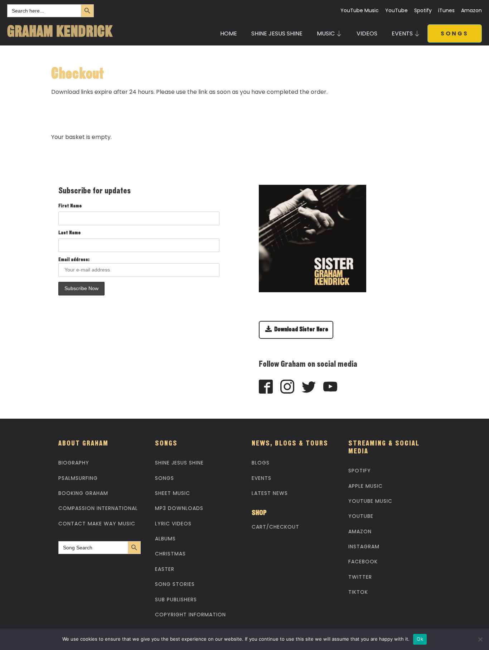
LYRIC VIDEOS (173, 523)
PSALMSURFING (78, 478)
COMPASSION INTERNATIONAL (98, 508)
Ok (420, 639)
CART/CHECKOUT (275, 526)
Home (228, 33)
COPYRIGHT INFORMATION (190, 614)
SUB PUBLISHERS (176, 599)
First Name (70, 206)
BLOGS (261, 462)
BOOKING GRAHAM (83, 493)
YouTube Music (359, 10)
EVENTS (261, 478)
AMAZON (360, 531)
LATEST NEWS (270, 493)
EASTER (164, 569)
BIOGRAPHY (73, 462)
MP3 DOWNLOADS (179, 508)
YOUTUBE (360, 516)
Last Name (69, 233)
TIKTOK (358, 592)
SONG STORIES (175, 584)
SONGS (455, 33)
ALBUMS (165, 538)
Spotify (423, 10)
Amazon (471, 10)
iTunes (446, 10)
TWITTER (360, 577)
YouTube (396, 10)
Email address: (73, 260)
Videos (367, 33)
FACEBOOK (363, 561)
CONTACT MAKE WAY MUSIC (96, 523)
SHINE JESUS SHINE (276, 33)
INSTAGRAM (363, 546)
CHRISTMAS (170, 553)
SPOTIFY (359, 470)
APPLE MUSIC (365, 486)
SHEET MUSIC (172, 493)
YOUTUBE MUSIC (370, 501)
